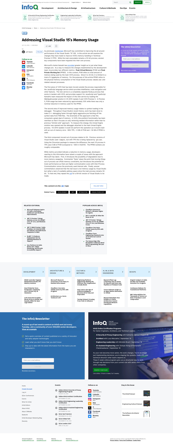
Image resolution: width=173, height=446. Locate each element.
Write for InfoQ (26, 402)
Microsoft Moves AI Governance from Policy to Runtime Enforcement (60, 281)
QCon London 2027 (65, 423)
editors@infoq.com (56, 440)
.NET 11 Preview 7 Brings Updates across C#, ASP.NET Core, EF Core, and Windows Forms (36, 221)
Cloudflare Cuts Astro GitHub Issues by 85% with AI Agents (94, 229)
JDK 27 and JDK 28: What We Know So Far (95, 216)
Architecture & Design (67, 8)
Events (132, 8)
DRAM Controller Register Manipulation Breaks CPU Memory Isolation (32, 281)
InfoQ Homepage (26, 28)
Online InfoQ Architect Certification (70, 396)
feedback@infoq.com (28, 440)
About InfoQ (26, 408)
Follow (39, 52)
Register (138, 2)
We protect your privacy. (128, 70)
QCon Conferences (28, 395)
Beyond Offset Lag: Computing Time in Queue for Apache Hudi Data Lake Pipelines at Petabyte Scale (113, 282)
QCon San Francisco (65, 414)
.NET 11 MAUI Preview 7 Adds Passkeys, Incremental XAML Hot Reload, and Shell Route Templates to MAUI (36, 230)
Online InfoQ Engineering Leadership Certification (71, 402)
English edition (76, 2)
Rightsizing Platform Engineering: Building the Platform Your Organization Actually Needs (86, 282)
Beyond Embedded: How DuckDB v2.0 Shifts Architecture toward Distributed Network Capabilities (112, 301)
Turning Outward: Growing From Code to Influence (86, 300)
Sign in (147, 2)
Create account (27, 389)
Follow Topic (98, 186)
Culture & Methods (108, 8)
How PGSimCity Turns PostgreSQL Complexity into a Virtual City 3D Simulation (32, 290)
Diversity (24, 421)
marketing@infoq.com (72, 440)
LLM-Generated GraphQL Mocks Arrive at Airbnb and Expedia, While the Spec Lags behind (33, 300)
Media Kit (25, 414)
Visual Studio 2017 (98, 192)
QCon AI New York (64, 419)
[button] (135, 65)
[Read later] (56, 46)
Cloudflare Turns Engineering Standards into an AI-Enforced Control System (95, 236)
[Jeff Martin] (23, 51)
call (70, 173)
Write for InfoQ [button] (87, 2)
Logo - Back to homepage (30, 7)
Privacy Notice (114, 440)
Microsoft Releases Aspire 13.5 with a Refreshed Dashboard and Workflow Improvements (35, 212)
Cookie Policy (137, 440)
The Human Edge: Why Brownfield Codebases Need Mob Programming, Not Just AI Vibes (95, 243)
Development (47, 8)
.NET (24, 33)
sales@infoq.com (41, 440)
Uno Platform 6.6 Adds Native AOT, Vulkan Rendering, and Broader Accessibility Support (35, 247)
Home (24, 386)
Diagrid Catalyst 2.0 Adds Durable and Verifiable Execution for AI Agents (138, 281)
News (35, 28)
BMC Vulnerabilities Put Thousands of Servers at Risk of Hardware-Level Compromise (138, 297)
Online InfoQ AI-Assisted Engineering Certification (71, 408)
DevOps (123, 8)
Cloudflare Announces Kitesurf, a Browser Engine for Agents (94, 211)
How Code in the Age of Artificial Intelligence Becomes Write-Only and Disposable (85, 292)
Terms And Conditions (125, 440)
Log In (24, 392)
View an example (29, 329)
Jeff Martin (29, 52)
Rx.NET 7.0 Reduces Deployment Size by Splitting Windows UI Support (34, 239)
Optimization (83, 192)
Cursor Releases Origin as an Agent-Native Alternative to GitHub (113, 291)
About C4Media (27, 411)
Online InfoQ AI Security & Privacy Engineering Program (70, 391)
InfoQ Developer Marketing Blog (32, 418)
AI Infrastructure (88, 8)
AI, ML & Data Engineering (108, 272)
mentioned (59, 51)
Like (49, 46)
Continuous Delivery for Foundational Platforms (138, 289)
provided (71, 65)
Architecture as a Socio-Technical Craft (59, 297)
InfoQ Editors (26, 405)
